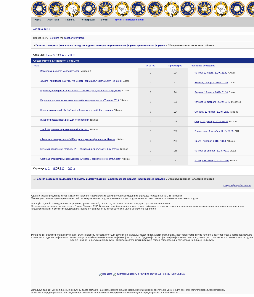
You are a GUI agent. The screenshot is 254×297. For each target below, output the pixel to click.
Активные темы (41, 29)
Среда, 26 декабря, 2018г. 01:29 (211, 121)
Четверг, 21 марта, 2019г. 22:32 (210, 72)
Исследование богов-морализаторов (59, 71)
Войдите (54, 38)
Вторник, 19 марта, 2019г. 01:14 (211, 92)
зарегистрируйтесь (74, 38)
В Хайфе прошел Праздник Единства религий (64, 120)
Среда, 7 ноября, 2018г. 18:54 (210, 141)
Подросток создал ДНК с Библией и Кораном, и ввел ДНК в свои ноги (76, 110)
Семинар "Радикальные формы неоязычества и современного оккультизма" (80, 159)
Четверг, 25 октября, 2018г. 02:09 (211, 150)
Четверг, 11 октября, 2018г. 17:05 (211, 160)
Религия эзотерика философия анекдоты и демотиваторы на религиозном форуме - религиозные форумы (100, 45)
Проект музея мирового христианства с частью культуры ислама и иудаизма (80, 90)
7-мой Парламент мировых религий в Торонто (64, 129)
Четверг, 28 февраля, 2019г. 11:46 (212, 102)
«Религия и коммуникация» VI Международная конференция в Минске (77, 139)
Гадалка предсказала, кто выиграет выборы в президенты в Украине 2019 (79, 100)
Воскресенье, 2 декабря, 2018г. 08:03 (214, 131)
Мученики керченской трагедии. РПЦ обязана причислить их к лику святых (79, 149)
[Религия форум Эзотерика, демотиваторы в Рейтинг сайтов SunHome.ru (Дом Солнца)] (149, 274)
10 (63, 54)
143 (70, 54)
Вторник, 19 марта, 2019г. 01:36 (211, 82)
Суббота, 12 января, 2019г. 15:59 (211, 112)
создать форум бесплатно (237, 185)
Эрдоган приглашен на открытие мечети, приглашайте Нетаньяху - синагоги (81, 81)
